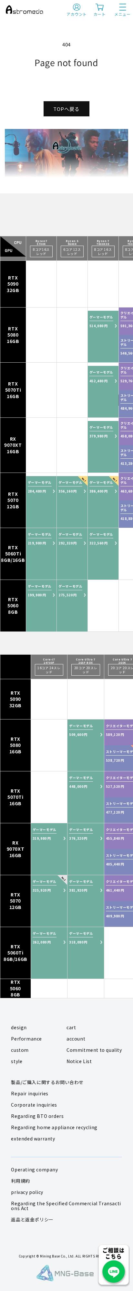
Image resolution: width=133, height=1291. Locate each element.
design (19, 1027)
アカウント (76, 14)
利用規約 (20, 1181)
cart (71, 1027)
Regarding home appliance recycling (54, 1127)
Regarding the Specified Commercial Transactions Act (66, 1205)
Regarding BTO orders (37, 1116)
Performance (26, 1038)
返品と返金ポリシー (32, 1219)
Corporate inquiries (34, 1104)
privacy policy (27, 1192)
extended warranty (33, 1138)
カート (100, 14)
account (75, 1038)
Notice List (79, 1061)
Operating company (34, 1169)
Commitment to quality (94, 1050)
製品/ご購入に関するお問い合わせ (47, 1082)
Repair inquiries (29, 1093)
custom (20, 1050)
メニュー (122, 14)
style (16, 1061)
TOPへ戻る (66, 108)
